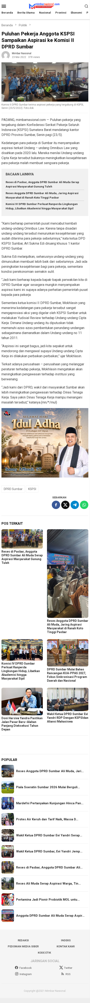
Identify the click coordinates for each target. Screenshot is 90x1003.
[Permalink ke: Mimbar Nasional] (5, 55)
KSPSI (32, 489)
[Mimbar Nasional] (45, 5)
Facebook (25, 967)
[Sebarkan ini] (56, 505)
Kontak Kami (66, 946)
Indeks (66, 940)
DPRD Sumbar (13, 489)
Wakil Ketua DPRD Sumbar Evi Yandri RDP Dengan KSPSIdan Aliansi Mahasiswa (67, 717)
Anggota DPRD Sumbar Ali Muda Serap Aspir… (50, 916)
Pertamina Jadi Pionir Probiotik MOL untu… (48, 899)
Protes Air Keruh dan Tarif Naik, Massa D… (47, 819)
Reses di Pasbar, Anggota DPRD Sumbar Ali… (49, 867)
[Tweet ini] (65, 505)
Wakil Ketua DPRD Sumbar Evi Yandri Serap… (49, 835)
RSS (68, 974)
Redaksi (23, 940)
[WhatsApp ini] (84, 505)
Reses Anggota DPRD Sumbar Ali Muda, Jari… (50, 771)
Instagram (26, 974)
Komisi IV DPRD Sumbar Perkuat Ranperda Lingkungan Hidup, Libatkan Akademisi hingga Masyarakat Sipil (20, 671)
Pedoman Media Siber (23, 946)
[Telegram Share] (75, 505)
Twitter (68, 967)
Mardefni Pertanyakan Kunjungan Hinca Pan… (50, 803)
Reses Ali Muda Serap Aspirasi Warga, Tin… (48, 883)
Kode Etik (44, 952)
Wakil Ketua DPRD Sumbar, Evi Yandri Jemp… (49, 851)
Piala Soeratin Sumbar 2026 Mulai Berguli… (48, 787)
